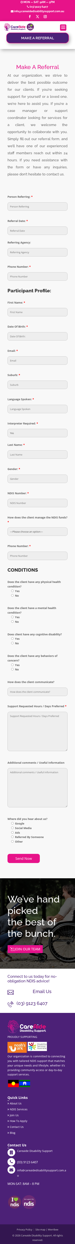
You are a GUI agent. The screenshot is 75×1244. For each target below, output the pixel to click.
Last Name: (16, 445)
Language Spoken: (21, 399)
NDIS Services (18, 1109)
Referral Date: (18, 221)
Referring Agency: (19, 242)
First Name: (16, 302)
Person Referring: (20, 196)
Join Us (14, 1115)
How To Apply (18, 1121)
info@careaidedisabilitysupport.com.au (39, 11)
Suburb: (14, 375)
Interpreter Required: (23, 423)
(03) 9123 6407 (39, 6)
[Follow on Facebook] (30, 17)
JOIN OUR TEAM (27, 949)
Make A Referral (37, 38)
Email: (13, 351)
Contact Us (16, 1127)
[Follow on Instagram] (45, 17)
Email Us (42, 991)
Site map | (41, 1229)
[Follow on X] (37, 17)
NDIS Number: (18, 493)
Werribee (53, 1229)
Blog (12, 1133)
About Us (15, 1103)
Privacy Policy (24, 1229)
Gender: (14, 469)
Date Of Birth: (18, 326)
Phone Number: (19, 266)
